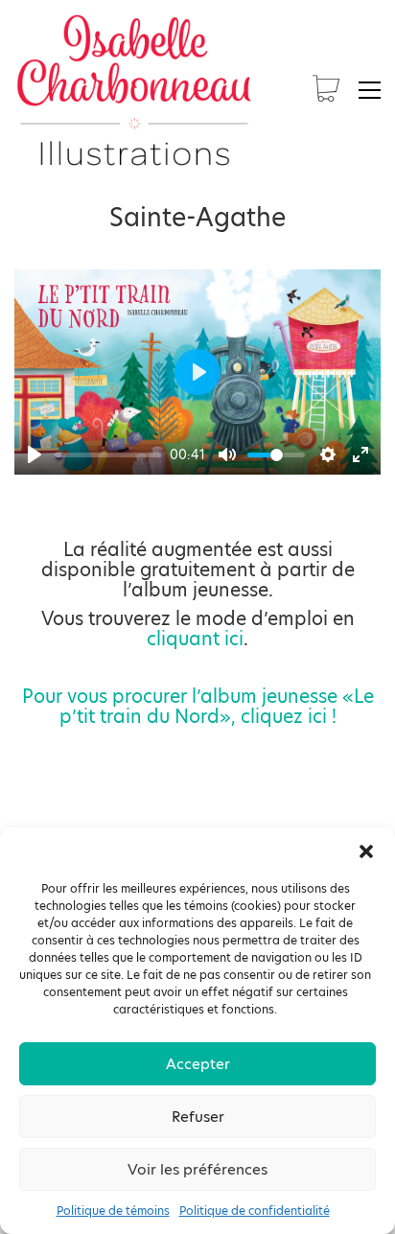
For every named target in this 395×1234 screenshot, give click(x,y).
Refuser (198, 1116)
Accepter (198, 1064)
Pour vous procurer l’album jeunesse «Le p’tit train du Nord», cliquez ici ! (198, 707)
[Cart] (326, 90)
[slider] (108, 455)
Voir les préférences (197, 1169)
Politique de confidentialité (254, 1210)
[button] (366, 851)
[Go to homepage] (134, 90)
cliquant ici (195, 639)
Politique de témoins (113, 1210)
